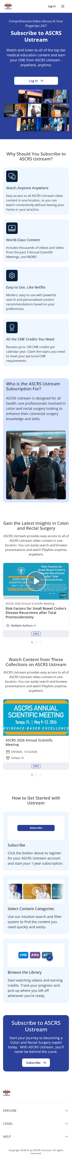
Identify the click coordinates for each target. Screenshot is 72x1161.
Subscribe (33, 1063)
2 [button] (36, 642)
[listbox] (36, 600)
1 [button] (32, 642)
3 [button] (40, 642)
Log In (52, 6)
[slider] (36, 604)
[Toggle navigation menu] (62, 6)
